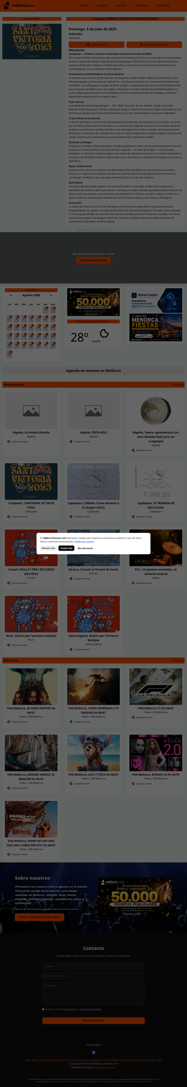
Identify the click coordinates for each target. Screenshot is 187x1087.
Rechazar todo (48, 548)
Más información (85, 548)
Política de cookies (84, 541)
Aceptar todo (66, 548)
